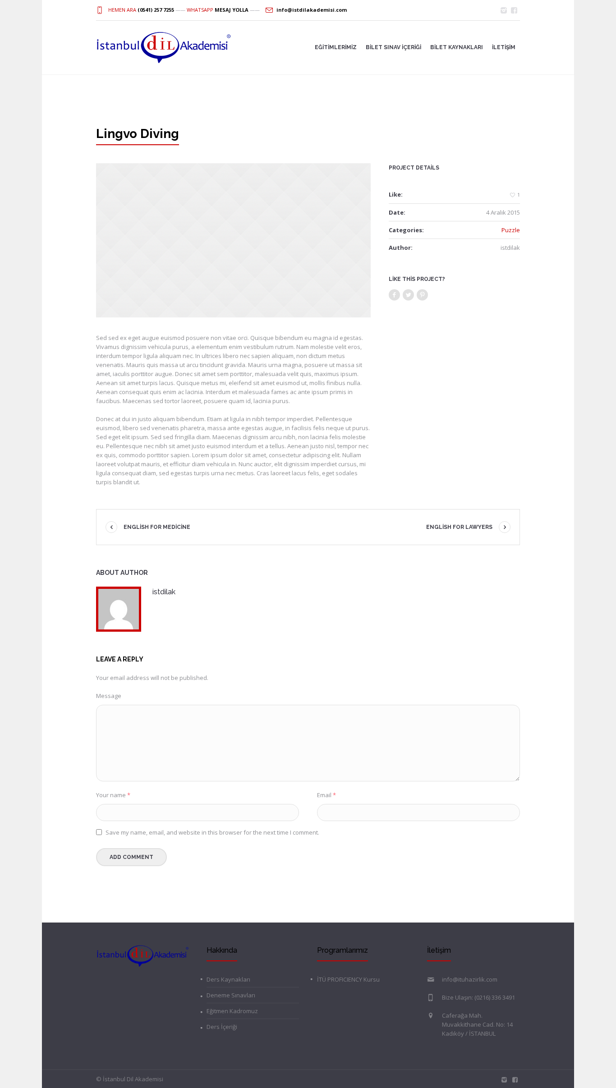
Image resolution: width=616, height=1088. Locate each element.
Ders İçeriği (222, 1027)
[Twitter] (408, 295)
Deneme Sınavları (231, 995)
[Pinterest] (422, 295)
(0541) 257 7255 (156, 9)
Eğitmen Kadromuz (232, 1011)
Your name (113, 795)
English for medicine (157, 527)
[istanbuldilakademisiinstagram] (503, 10)
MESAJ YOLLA (231, 9)
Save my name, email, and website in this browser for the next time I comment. (212, 832)
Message (108, 696)
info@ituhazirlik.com (469, 979)
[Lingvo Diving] (233, 240)
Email (326, 795)
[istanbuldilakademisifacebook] (514, 10)
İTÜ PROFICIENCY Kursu (348, 979)
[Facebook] (394, 295)
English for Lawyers (459, 527)
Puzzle (510, 230)
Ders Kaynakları (228, 979)
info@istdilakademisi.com (311, 9)
